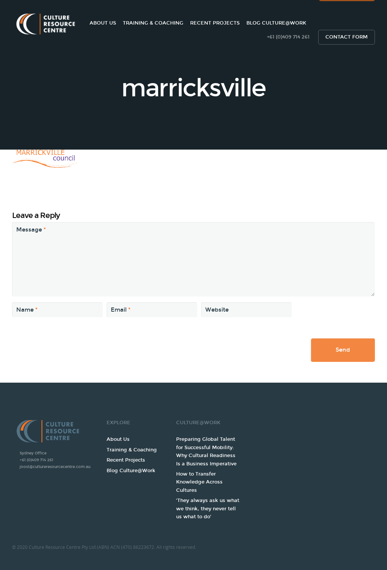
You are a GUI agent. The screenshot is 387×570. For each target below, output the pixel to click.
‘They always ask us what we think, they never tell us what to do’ (207, 508)
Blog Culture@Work (276, 23)
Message (31, 229)
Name (26, 309)
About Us (103, 23)
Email (120, 309)
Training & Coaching (153, 23)
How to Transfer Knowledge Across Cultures (199, 482)
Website (217, 309)
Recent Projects (215, 23)
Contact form (346, 37)
